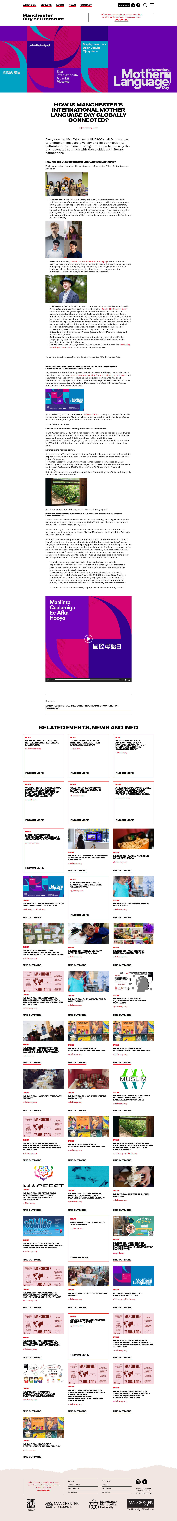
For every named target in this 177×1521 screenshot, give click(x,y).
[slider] (87, 679)
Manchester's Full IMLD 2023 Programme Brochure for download (81, 706)
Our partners (107, 1492)
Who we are (106, 1488)
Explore (46, 4)
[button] (88, 639)
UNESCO (105, 1485)
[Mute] (126, 680)
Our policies (72, 1492)
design (144, 1493)
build (150, 1493)
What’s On (29, 4)
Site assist (124, 5)
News (72, 4)
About (60, 4)
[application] (88, 639)
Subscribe (121, 19)
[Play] (48, 680)
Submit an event (74, 1485)
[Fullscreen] (129, 680)
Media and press (74, 1488)
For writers (106, 1481)
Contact (86, 4)
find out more (34, 773)
